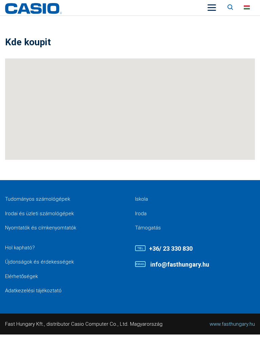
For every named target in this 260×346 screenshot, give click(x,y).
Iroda (141, 214)
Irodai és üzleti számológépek (39, 214)
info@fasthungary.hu (179, 264)
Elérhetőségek (21, 276)
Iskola (141, 199)
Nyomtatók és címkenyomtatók (40, 228)
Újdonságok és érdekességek (39, 262)
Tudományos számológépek (37, 199)
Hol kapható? (20, 248)
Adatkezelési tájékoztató (33, 291)
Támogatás (148, 228)
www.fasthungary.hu (232, 324)
